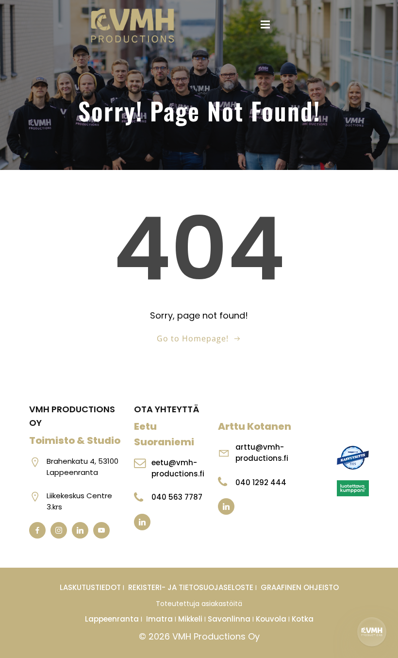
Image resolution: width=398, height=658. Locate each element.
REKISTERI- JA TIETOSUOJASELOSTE (190, 587)
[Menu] (265, 25)
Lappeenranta (112, 619)
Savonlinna (229, 619)
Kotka (303, 619)
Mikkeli (191, 619)
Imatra (159, 619)
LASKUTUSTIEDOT (91, 587)
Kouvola (271, 619)
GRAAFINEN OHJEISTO (300, 587)
